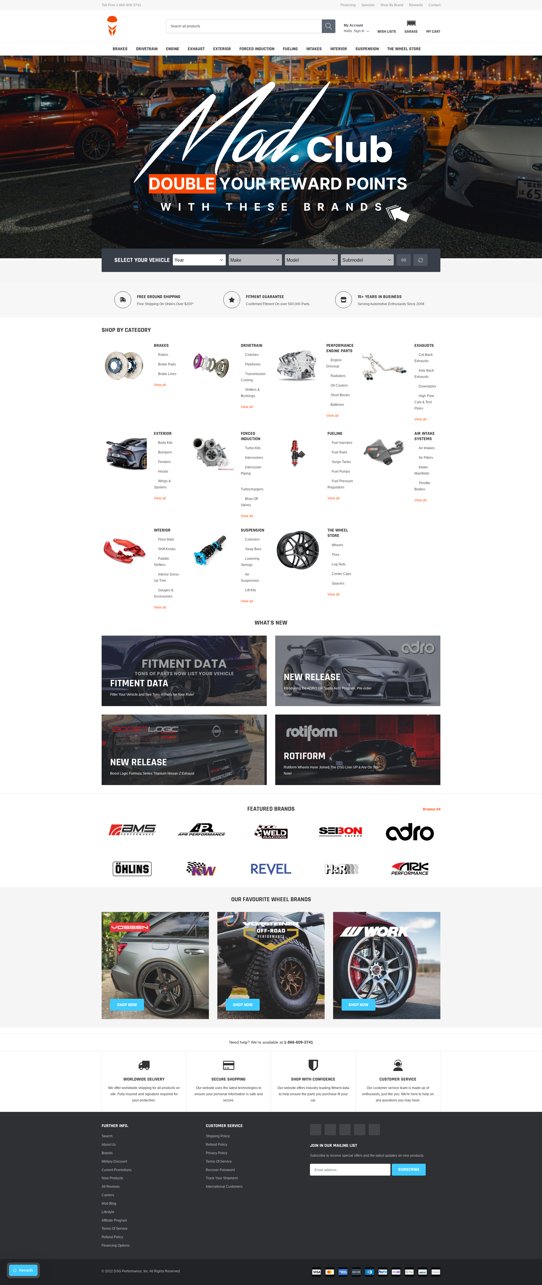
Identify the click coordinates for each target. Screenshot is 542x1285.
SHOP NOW (127, 1005)
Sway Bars (253, 549)
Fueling (290, 49)
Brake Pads (167, 364)
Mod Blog (109, 1203)
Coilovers (252, 539)
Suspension (367, 49)
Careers (108, 1195)
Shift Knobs (167, 549)
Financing (348, 5)
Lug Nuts (339, 564)
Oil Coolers (339, 385)
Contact (434, 5)
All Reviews (111, 1186)
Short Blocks (340, 395)
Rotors (163, 354)
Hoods (163, 471)
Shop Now (358, 1005)
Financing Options (116, 1245)
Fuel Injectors (342, 442)
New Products (112, 1178)
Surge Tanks (341, 462)
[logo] (112, 26)
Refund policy (112, 1237)
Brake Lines (167, 374)
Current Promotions (117, 1170)
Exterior (222, 49)
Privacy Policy (216, 1153)
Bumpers (165, 452)
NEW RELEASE (312, 677)
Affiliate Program (114, 1220)
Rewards (416, 5)
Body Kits (165, 442)
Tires (335, 554)
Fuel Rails (339, 452)
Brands (107, 1153)
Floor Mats (166, 539)
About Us (109, 1144)
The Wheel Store (404, 49)
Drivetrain (147, 49)
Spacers (338, 583)
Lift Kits (250, 590)
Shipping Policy (218, 1136)
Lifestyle (108, 1212)
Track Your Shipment (222, 1178)
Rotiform (304, 756)
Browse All (431, 809)
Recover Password (220, 1170)
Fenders (164, 462)
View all (160, 385)
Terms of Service (115, 1228)
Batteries (337, 404)
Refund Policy (216, 1144)
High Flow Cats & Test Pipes (424, 402)
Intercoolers (254, 457)
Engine (172, 49)
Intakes (314, 49)
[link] (124, 365)
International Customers (224, 1186)
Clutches (252, 354)
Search (107, 1136)
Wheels (337, 545)
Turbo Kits (253, 448)
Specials (368, 5)
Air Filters (426, 457)
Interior (338, 49)
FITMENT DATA (139, 683)
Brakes (120, 49)
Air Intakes (427, 448)
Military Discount (114, 1161)
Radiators (338, 376)
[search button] (328, 26)
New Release (138, 762)
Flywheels (253, 364)
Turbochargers (252, 489)
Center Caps (341, 574)
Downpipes (427, 386)
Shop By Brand (391, 5)
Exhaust (196, 49)
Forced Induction (256, 49)
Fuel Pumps (341, 471)
